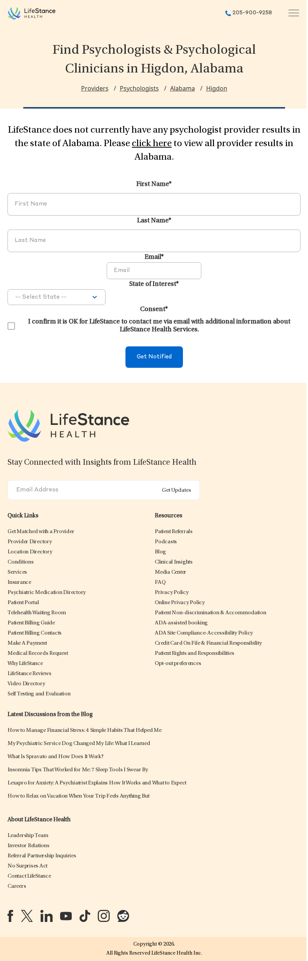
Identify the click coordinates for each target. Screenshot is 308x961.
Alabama (182, 88)
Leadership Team (28, 836)
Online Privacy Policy (180, 603)
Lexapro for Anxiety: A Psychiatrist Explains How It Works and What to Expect (97, 783)
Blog (160, 552)
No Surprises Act (27, 866)
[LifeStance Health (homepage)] (32, 13)
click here (152, 144)
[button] (41, 532)
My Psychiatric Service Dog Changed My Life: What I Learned (79, 743)
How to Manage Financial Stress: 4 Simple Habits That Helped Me (85, 730)
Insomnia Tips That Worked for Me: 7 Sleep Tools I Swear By (78, 770)
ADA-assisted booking (181, 623)
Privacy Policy (172, 592)
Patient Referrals (174, 532)
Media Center (170, 572)
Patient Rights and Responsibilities (194, 653)
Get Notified (154, 357)
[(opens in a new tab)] (10, 916)
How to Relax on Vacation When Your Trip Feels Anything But (78, 796)
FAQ (160, 582)
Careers (17, 886)
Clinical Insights (174, 562)
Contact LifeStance (29, 876)
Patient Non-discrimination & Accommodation (210, 613)
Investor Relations (29, 846)
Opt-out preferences (178, 663)
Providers (95, 88)
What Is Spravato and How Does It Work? (56, 757)
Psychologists (139, 88)
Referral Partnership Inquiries (42, 856)
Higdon (216, 88)
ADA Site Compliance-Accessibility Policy (204, 633)
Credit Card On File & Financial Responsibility (208, 643)
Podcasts (166, 542)
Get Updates (176, 490)
